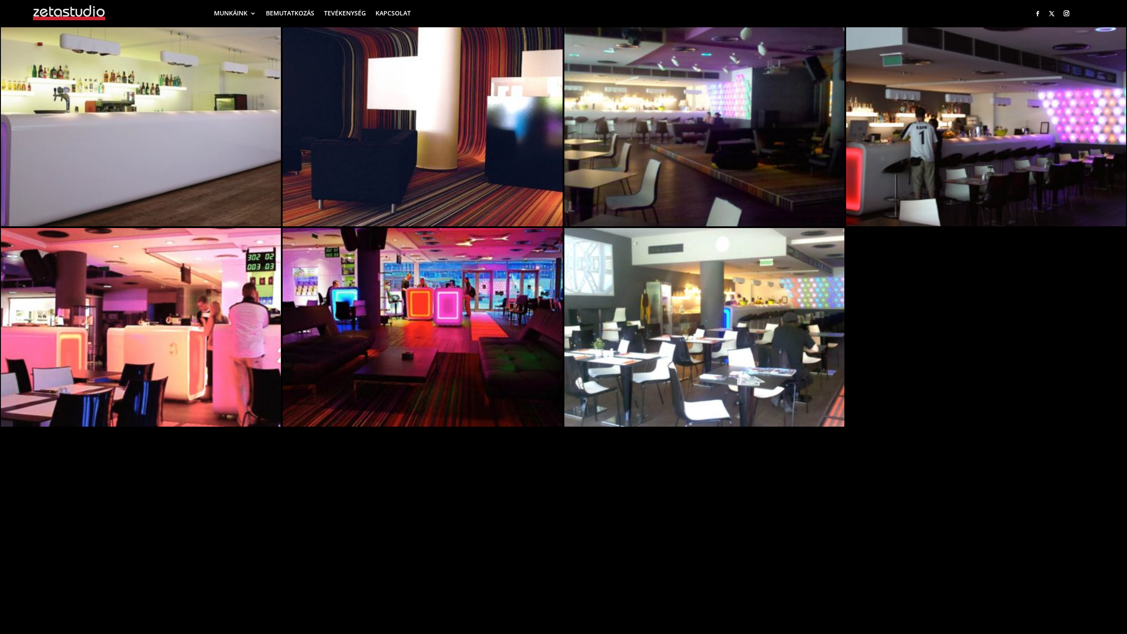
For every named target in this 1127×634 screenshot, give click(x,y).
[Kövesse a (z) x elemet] (1051, 13)
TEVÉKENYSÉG (345, 13)
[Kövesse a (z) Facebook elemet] (1037, 13)
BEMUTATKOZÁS (290, 13)
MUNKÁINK (230, 13)
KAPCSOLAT (393, 13)
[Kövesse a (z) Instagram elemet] (1066, 13)
